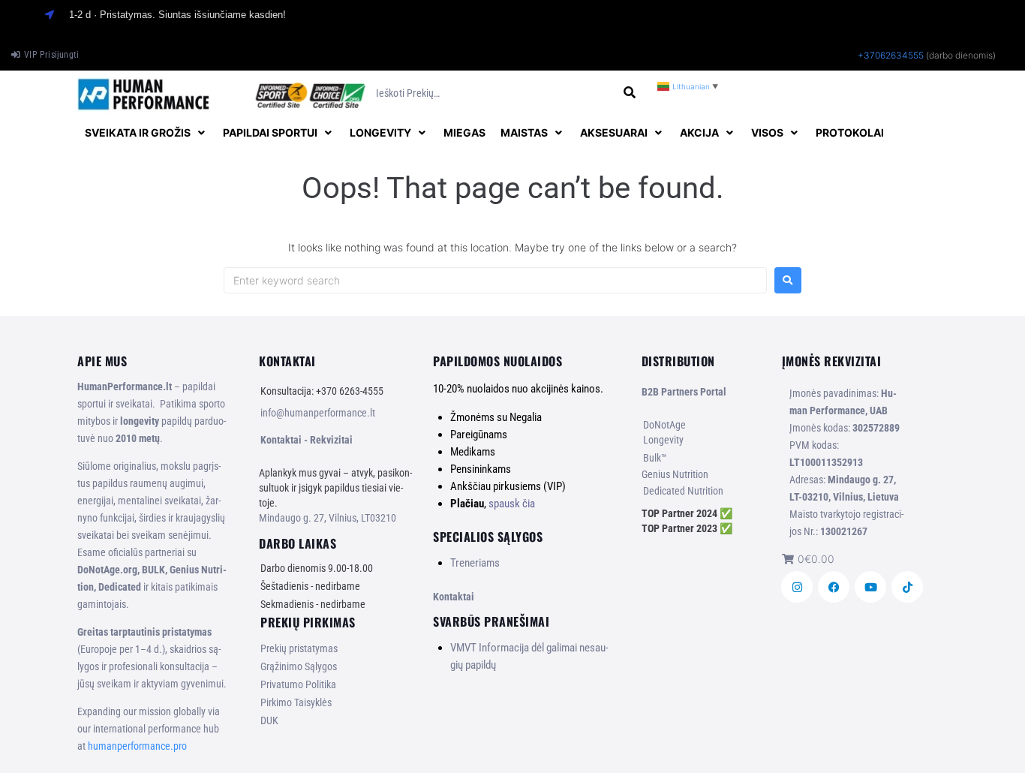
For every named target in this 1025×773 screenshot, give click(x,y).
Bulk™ (655, 458)
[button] (146, 133)
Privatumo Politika (298, 684)
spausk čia (511, 503)
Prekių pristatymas (299, 648)
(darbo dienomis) (961, 55)
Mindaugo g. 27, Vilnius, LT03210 (327, 518)
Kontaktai (453, 597)
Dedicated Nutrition (683, 491)
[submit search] (630, 93)
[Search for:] (495, 280)
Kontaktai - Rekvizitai (306, 440)
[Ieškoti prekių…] (494, 93)
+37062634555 (891, 55)
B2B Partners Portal (684, 392)
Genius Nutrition (675, 474)
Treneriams (475, 563)
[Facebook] (833, 587)
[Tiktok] (907, 587)
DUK (269, 720)
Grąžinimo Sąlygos (298, 666)
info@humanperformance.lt (317, 413)
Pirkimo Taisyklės (296, 702)
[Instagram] (797, 587)
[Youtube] (870, 587)
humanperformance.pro (137, 746)
